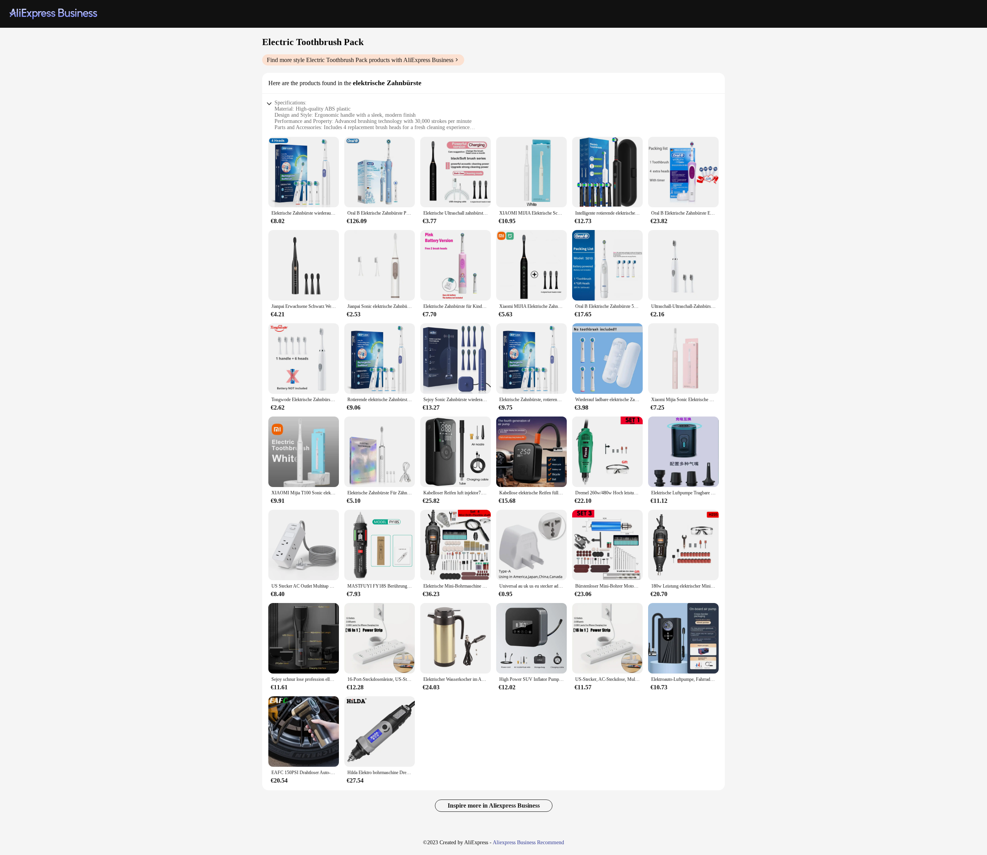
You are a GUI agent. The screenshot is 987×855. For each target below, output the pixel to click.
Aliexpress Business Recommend (528, 842)
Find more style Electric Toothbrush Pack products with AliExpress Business (360, 60)
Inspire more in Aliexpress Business (494, 805)
